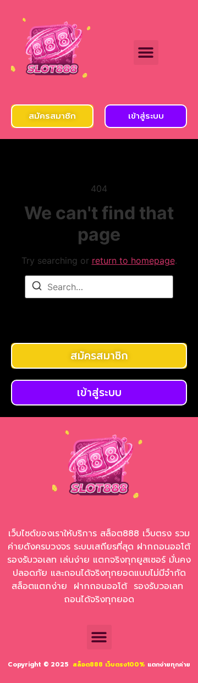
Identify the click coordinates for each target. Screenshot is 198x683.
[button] (146, 52)
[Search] (37, 287)
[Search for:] (99, 286)
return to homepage (133, 260)
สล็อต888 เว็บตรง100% (109, 664)
